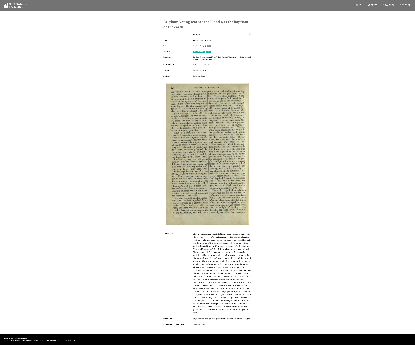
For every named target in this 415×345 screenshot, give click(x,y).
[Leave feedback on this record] (250, 34)
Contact (405, 5)
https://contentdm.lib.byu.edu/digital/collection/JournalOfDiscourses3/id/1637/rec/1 (222, 319)
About (357, 5)
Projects (388, 5)
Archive (372, 5)
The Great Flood (199, 324)
